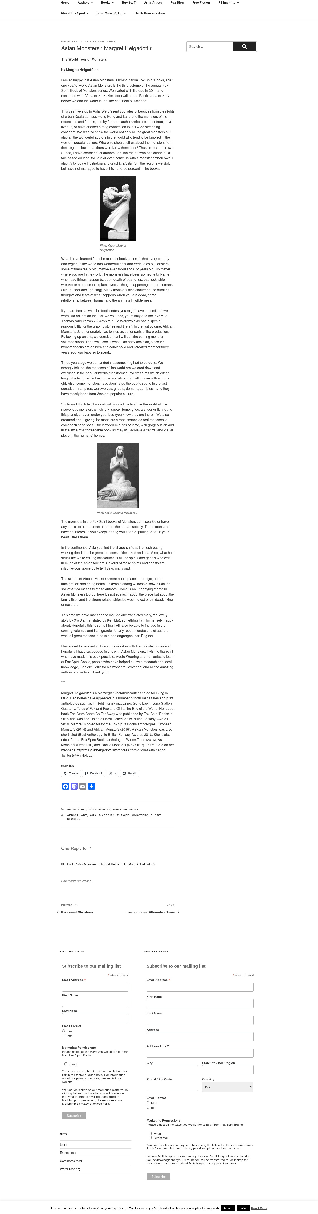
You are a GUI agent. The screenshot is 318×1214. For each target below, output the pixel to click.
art (84, 815)
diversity (107, 815)
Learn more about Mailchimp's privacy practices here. (92, 1101)
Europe (123, 815)
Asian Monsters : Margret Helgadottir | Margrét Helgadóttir (115, 864)
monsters (140, 815)
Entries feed (68, 1152)
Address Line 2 (158, 1046)
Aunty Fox (107, 41)
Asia (93, 815)
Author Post (99, 809)
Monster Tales (125, 809)
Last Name (70, 1010)
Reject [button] (243, 1208)
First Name (70, 995)
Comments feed (71, 1161)
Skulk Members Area (150, 13)
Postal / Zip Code (159, 1079)
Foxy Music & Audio (111, 13)
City (150, 1063)
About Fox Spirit (73, 13)
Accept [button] (227, 1208)
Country (208, 1079)
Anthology (76, 809)
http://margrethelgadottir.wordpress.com (106, 749)
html (69, 1031)
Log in (64, 1144)
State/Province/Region (218, 1063)
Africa (73, 815)
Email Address (74, 980)
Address (153, 1030)
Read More (259, 1208)
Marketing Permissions (79, 1047)
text (69, 1036)
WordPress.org (70, 1169)
